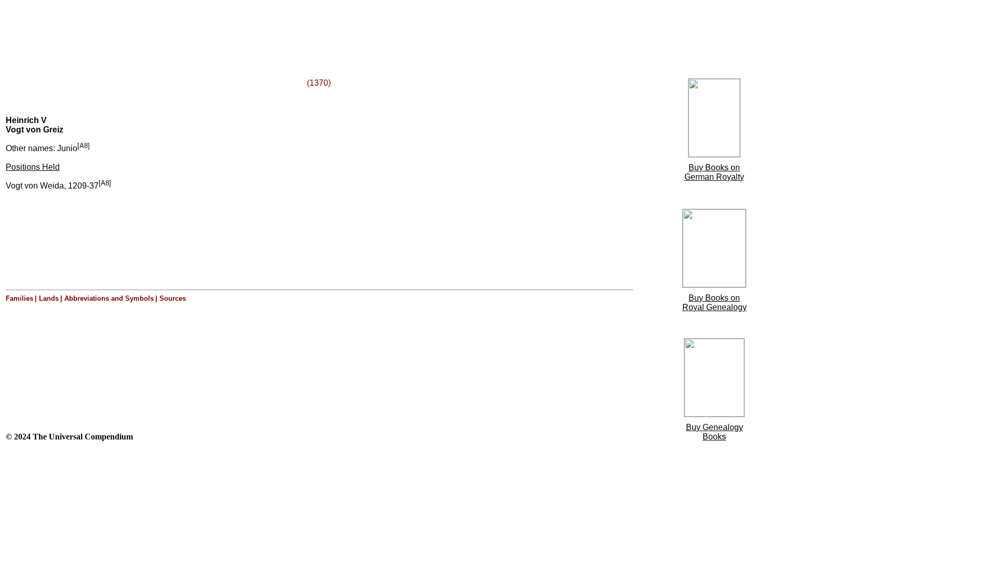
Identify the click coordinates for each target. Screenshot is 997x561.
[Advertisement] (134, 27)
